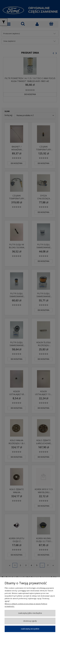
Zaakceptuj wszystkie (30, 628)
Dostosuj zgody (30, 621)
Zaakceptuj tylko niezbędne (30, 613)
